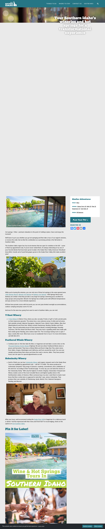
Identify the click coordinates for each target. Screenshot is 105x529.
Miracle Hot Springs (25, 294)
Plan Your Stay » (80, 219)
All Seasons (80, 212)
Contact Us (77, 3)
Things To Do (51, 3)
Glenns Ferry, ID (81, 206)
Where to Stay (64, 3)
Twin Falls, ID (84, 209)
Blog (78, 202)
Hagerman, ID (76, 209)
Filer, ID (94, 206)
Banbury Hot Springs (39, 294)
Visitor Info (88, 3)
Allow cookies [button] (98, 526)
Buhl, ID (89, 206)
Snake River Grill (39, 419)
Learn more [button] (41, 526)
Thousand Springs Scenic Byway (18, 346)
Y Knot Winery (12, 319)
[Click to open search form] (98, 4)
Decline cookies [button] (87, 526)
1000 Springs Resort (11, 294)
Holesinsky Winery (31, 362)
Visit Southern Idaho (18, 424)
